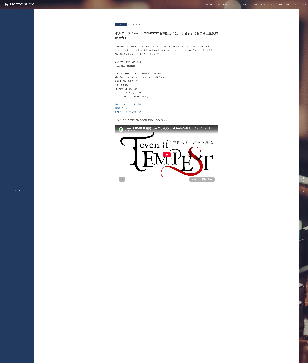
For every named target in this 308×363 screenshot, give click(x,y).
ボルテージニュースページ (127, 104)
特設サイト (120, 108)
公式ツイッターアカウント (127, 111)
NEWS (18, 190)
